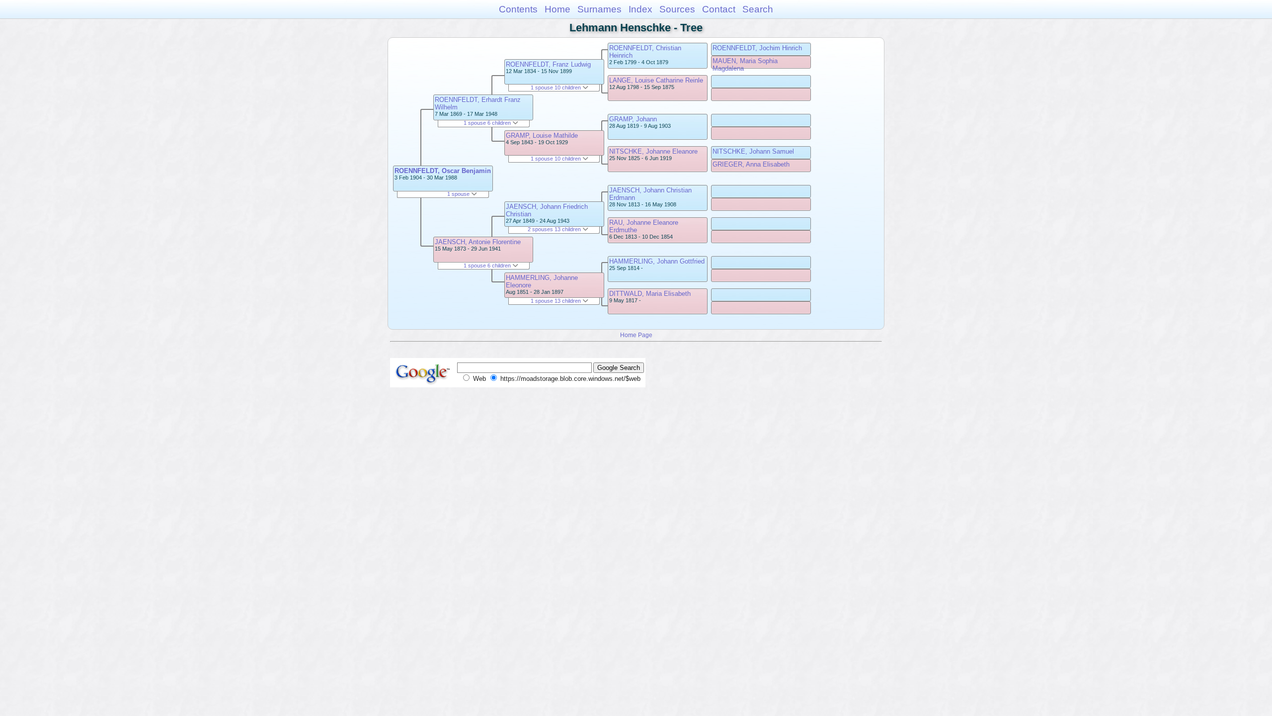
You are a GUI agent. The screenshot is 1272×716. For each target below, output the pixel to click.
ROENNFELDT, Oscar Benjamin (443, 171)
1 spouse (459, 194)
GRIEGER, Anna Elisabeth (751, 164)
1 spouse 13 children (556, 301)
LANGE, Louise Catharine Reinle (656, 80)
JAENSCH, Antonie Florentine (478, 242)
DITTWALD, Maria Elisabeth (650, 293)
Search (757, 9)
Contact (718, 9)
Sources (677, 9)
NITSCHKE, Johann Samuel (753, 151)
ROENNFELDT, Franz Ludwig (548, 64)
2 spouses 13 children (555, 229)
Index (640, 9)
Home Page (636, 335)
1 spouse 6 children (488, 123)
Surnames (599, 9)
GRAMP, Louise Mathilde (542, 135)
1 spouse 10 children (556, 87)
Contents (518, 9)
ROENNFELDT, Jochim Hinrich (757, 48)
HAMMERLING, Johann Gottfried (657, 261)
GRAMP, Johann (633, 119)
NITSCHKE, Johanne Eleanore (653, 151)
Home (557, 9)
